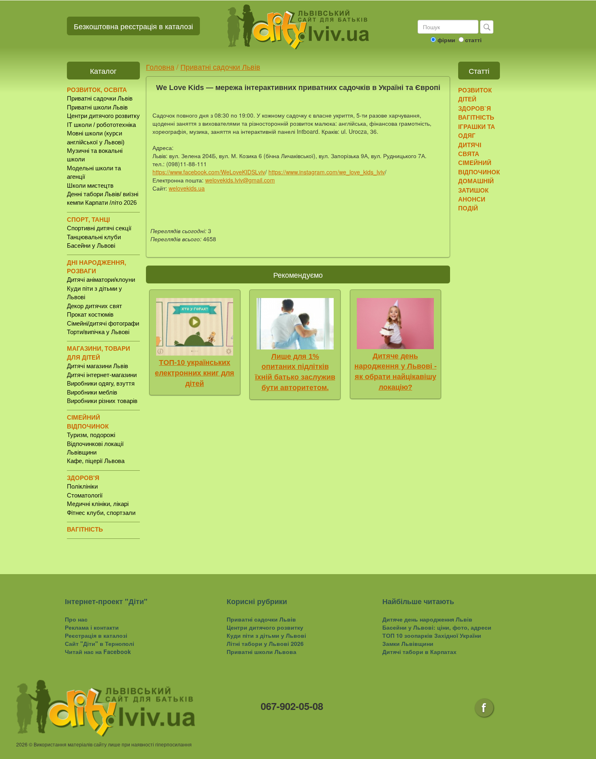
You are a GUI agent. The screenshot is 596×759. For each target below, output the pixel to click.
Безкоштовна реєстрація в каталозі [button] (133, 26)
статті (473, 40)
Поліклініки (82, 486)
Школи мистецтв (90, 185)
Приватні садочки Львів (100, 98)
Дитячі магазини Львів (97, 365)
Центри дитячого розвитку (103, 115)
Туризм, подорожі (91, 434)
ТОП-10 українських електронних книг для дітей (194, 372)
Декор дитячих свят (94, 305)
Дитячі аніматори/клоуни (101, 279)
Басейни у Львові (91, 245)
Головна (160, 66)
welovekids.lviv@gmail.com (240, 180)
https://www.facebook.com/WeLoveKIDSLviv (208, 172)
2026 (22, 744)
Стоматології (85, 495)
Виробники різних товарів (102, 400)
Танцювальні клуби (94, 237)
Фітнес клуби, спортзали (101, 512)
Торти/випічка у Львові (98, 331)
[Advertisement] (489, 342)
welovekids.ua (187, 188)
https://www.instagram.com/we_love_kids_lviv (326, 172)
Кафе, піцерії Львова (95, 460)
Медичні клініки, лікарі (98, 503)
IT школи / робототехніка (101, 124)
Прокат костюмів (90, 314)
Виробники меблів (92, 392)
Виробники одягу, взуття (101, 383)
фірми (446, 40)
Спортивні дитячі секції (99, 228)
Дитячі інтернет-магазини (102, 374)
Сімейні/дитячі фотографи (103, 323)
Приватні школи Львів (97, 107)
